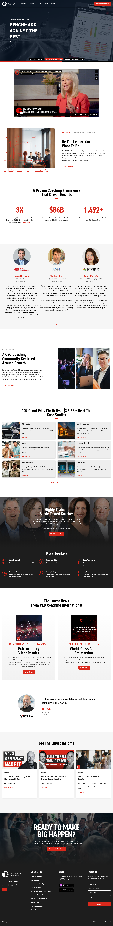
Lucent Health (83, 443)
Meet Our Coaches (56, 534)
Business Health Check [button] (54, 59)
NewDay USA (27, 462)
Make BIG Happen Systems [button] (74, 59)
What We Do (66, 133)
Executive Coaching (36, 876)
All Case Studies (56, 483)
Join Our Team (35, 902)
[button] (1, 283)
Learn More (29, 672)
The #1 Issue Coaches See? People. (90, 777)
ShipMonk (81, 462)
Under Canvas (83, 424)
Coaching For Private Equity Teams (41, 891)
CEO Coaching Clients (37, 906)
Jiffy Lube (26, 424)
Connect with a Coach (102, 4)
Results (39, 4)
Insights (53, 4)
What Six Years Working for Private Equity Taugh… (53, 777)
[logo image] (8, 4)
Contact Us (34, 910)
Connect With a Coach (56, 849)
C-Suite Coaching (36, 887)
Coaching (23, 4)
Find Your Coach (9, 385)
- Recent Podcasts (64, 880)
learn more (26, 222)
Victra (24, 443)
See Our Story (68, 166)
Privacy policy (6, 922)
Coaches (31, 4)
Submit (99, 904)
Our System (91, 133)
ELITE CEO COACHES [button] (36, 59)
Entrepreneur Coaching (37, 884)
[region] (56, 31)
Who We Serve (79, 133)
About (46, 4)
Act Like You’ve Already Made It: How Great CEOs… (18, 777)
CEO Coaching (35, 880)
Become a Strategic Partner (39, 899)
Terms (13, 922)
